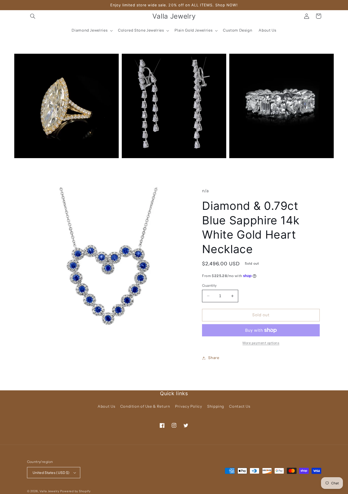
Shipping (215, 406)
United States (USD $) (51, 473)
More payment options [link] (261, 343)
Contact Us (239, 406)
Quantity (209, 285)
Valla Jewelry (49, 491)
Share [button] (213, 357)
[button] (33, 16)
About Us (106, 406)
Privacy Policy (188, 406)
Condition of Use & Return (145, 406)
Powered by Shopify (75, 491)
